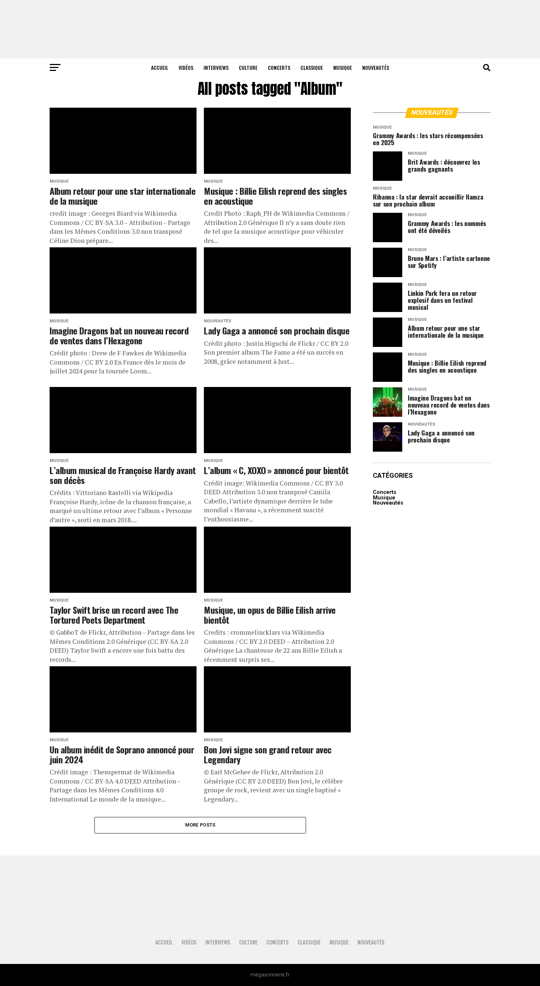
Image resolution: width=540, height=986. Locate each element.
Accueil (159, 67)
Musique (342, 67)
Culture (248, 67)
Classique (311, 67)
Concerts (279, 67)
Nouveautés (375, 67)
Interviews (216, 67)
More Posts (200, 825)
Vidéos (186, 67)
